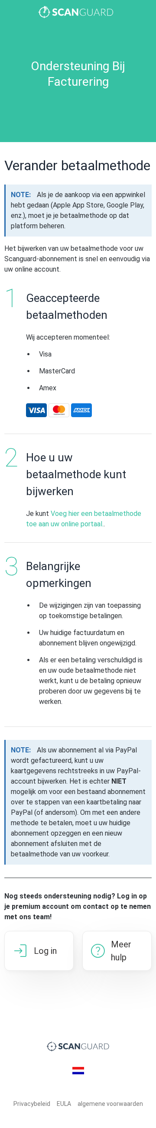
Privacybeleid (31, 1103)
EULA (64, 1103)
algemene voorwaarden (110, 1103)
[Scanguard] (78, 12)
